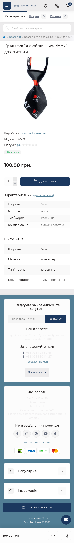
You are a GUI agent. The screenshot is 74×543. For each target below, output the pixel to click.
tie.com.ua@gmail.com (37, 442)
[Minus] (15, 184)
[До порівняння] (66, 535)
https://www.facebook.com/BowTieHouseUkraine (17, 434)
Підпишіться (55, 318)
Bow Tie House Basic (34, 133)
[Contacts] (57, 5)
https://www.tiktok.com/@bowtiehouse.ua (55, 434)
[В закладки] (53, 535)
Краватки (15, 36)
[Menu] (7, 6)
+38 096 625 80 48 (39, 352)
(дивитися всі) (43, 195)
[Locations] (45, 5)
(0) (19, 145)
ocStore (44, 518)
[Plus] (15, 179)
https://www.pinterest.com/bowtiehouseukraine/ (36, 434)
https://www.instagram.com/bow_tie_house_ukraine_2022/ (27, 434)
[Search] (7, 28)
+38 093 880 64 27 (39, 356)
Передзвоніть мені (37, 361)
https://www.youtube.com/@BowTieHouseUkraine (46, 434)
